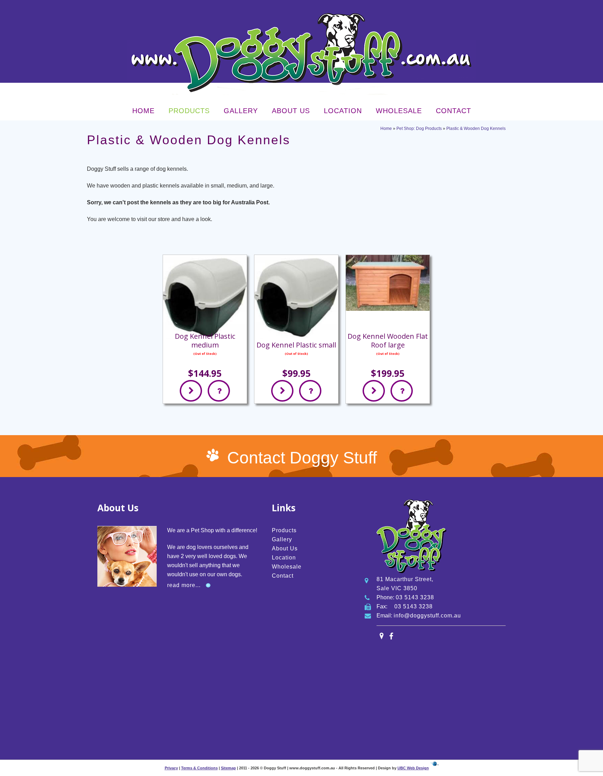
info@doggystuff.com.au (427, 615)
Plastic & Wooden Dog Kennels (476, 128)
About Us (291, 111)
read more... (184, 585)
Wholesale (399, 111)
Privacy (171, 768)
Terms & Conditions (199, 768)
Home (143, 111)
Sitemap (228, 768)
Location (343, 111)
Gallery (241, 111)
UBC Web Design (413, 768)
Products (189, 111)
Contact (453, 111)
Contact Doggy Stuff (302, 457)
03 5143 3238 (415, 597)
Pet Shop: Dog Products (419, 128)
